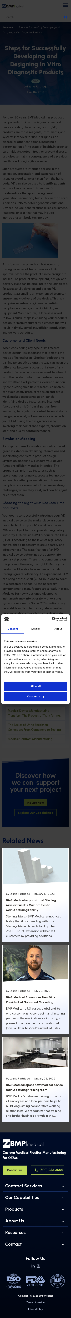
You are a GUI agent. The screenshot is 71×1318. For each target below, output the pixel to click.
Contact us (15, 1170)
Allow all (35, 686)
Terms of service (35, 1302)
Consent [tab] (13, 628)
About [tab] (58, 628)
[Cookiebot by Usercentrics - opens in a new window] (52, 619)
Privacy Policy (35, 1309)
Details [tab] (35, 628)
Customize (33, 696)
